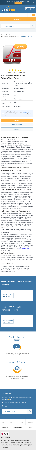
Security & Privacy (18, 427)
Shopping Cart (18, 19)
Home (2, 15)
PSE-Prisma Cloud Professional (10, 37)
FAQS (21, 422)
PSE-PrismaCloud (24, 248)
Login (33, 8)
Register (28, 8)
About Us (8, 15)
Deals (32, 15)
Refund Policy (23, 15)
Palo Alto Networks (12, 35)
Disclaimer (30, 422)
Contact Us (15, 15)
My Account (5, 427)
